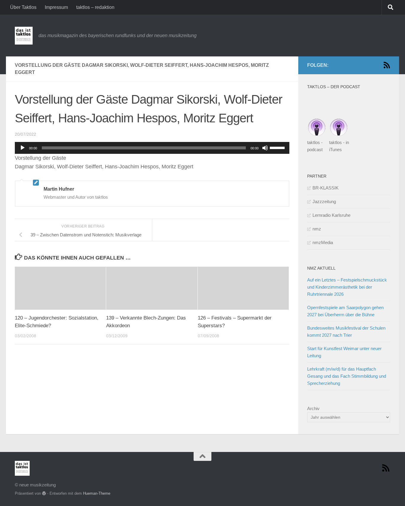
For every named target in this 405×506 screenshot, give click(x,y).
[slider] (278, 147)
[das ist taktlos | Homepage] (24, 36)
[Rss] (386, 65)
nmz (316, 228)
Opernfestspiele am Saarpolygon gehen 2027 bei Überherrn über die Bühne (345, 311)
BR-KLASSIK (325, 187)
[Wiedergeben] (22, 148)
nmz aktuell (321, 268)
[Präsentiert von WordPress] (44, 493)
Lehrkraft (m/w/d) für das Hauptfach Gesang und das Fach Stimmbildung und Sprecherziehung (346, 376)
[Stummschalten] (265, 148)
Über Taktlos (23, 7)
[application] (152, 148)
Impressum (56, 7)
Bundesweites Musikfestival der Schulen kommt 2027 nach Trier (346, 331)
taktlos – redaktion (95, 7)
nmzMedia (322, 242)
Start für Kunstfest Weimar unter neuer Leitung (344, 352)
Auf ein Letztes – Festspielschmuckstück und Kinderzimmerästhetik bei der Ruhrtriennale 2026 (347, 287)
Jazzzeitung (324, 201)
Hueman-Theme (96, 493)
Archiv (313, 408)
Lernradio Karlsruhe (331, 215)
